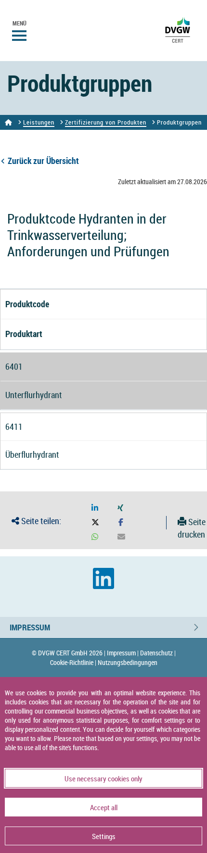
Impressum (30, 627)
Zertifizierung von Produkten (105, 122)
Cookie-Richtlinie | (73, 662)
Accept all (103, 807)
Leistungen (38, 122)
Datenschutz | (158, 652)
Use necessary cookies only (103, 778)
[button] (94, 508)
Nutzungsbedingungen (127, 662)
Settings (104, 836)
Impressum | (123, 652)
